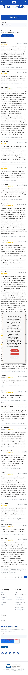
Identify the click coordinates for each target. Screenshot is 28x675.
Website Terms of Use (20, 602)
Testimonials (4, 597)
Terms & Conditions (19, 599)
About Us (3, 592)
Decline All (14, 354)
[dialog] (14, 337)
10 (21, 577)
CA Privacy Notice (19, 607)
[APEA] (14, 2)
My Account (4, 617)
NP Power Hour (18, 597)
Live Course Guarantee (6, 599)
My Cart (3, 620)
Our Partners (4, 594)
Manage (15, 357)
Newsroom (3, 602)
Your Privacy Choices (20, 609)
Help (16, 592)
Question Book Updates (20, 594)
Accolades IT (18, 670)
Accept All (15, 350)
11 (25, 577)
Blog (2, 604)
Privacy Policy (18, 604)
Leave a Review (7, 36)
